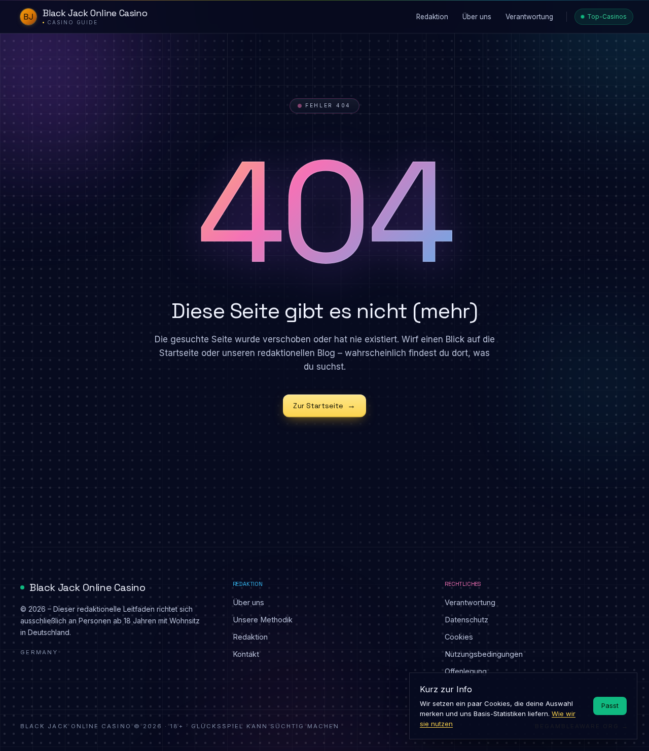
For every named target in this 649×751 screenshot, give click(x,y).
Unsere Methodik (263, 619)
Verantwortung (470, 602)
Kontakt (246, 654)
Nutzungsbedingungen (484, 654)
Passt (610, 705)
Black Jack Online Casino (87, 587)
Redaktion (250, 637)
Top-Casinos (607, 16)
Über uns (248, 602)
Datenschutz (466, 619)
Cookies (459, 637)
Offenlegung (466, 671)
